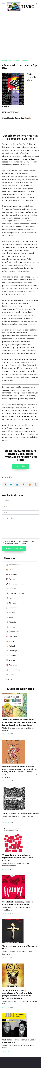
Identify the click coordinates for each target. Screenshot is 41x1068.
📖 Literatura (11, 636)
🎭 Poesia (10, 641)
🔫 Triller (10, 675)
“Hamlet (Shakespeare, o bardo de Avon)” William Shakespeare (18, 903)
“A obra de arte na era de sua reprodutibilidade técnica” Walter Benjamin (18, 857)
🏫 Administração (13, 565)
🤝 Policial (10, 646)
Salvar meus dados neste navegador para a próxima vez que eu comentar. (20, 542)
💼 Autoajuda (11, 574)
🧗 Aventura (11, 579)
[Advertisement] (20, 32)
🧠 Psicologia (11, 651)
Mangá (9, 679)
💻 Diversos (11, 603)
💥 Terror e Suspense (15, 670)
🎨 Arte (28, 118)
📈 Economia (11, 608)
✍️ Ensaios (10, 613)
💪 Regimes (11, 655)
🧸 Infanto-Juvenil (13, 632)
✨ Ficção (10, 617)
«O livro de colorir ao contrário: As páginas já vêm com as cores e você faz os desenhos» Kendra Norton (19, 722)
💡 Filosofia (11, 622)
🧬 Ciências (11, 589)
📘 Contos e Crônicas (15, 593)
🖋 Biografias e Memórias (16, 584)
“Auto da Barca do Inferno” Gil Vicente (20, 813)
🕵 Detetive (11, 598)
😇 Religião (10, 660)
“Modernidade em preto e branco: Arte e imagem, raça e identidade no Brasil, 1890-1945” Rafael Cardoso (19, 769)
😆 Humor (10, 627)
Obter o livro (20, 466)
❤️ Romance (11, 665)
